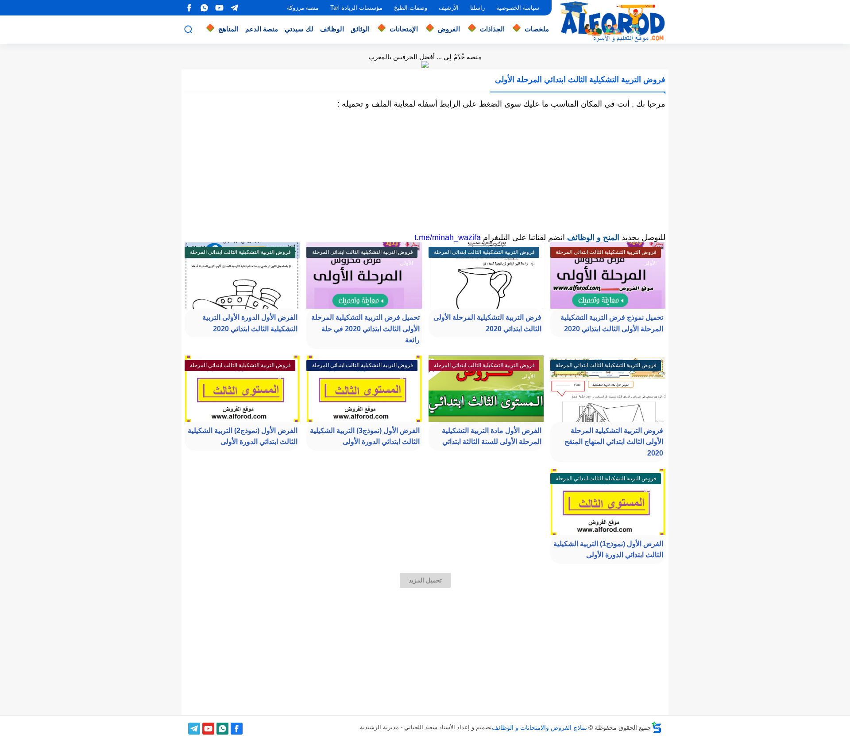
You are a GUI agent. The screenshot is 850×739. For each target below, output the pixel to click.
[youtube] (219, 8)
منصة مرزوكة (303, 7)
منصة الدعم (261, 29)
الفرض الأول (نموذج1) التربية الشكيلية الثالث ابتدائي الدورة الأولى (608, 549)
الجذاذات (492, 29)
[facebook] (189, 8)
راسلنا (477, 7)
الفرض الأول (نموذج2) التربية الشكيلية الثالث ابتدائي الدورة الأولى (243, 436)
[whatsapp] (204, 8)
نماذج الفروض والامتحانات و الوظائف (539, 727)
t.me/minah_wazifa (447, 237)
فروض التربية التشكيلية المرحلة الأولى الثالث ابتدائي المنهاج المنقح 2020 (613, 442)
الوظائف (332, 29)
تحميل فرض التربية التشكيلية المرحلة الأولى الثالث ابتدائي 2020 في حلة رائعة (365, 329)
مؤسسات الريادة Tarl (356, 7)
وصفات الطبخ (410, 7)
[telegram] (234, 8)
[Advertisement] (425, 171)
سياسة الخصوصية (517, 7)
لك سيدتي (299, 29)
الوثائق (360, 29)
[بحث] (188, 29)
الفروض (449, 29)
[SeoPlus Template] (656, 727)
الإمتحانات (404, 29)
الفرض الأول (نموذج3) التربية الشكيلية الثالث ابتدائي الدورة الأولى (365, 436)
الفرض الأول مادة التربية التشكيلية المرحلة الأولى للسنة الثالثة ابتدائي (491, 436)
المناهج (228, 29)
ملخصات (537, 29)
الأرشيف (449, 7)
